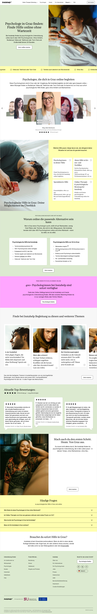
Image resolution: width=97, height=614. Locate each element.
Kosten (6, 569)
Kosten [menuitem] (50, 2)
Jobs (54, 569)
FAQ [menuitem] (74, 2)
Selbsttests (7, 575)
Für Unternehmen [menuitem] (59, 2)
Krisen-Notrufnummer (47, 611)
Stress (30, 563)
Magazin (68, 2)
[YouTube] (86, 566)
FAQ (5, 578)
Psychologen (7, 566)
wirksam (22, 256)
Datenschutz (56, 575)
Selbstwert (31, 566)
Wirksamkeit (7, 563)
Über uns (55, 560)
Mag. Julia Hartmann (48, 128)
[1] (68, 246)
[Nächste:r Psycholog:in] (95, 108)
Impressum (56, 584)
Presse (55, 572)
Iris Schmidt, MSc (82, 426)
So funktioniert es (9, 560)
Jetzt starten (91, 2)
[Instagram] (78, 566)
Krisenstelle (65, 546)
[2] (59, 250)
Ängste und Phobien (34, 569)
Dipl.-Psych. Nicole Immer (24, 426)
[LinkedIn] (82, 566)
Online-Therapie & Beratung (29, 2)
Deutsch (83, 571)
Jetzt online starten (24, 47)
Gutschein (7, 572)
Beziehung (31, 560)
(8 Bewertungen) (54, 132)
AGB (54, 578)
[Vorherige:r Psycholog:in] (2, 108)
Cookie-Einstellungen (59, 586)
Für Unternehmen (57, 563)
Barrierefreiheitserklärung (60, 581)
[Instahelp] (7, 2)
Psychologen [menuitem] (43, 2)
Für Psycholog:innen (58, 566)
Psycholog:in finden (48, 302)
